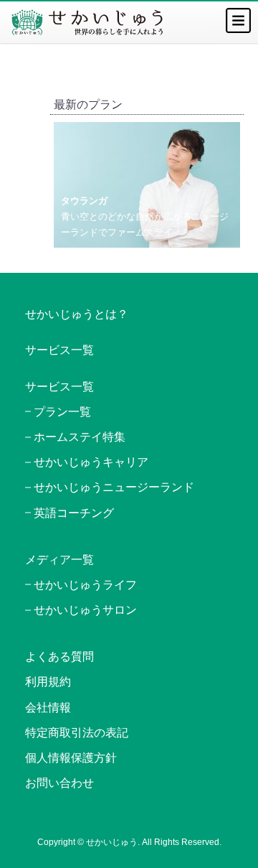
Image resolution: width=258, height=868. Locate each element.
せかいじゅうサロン (85, 610)
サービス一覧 (59, 350)
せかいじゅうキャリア (91, 462)
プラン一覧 (62, 412)
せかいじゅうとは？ (76, 314)
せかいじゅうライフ (85, 585)
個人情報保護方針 (71, 758)
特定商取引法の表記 (76, 733)
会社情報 (48, 707)
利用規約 (48, 682)
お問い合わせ (59, 783)
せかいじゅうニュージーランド (114, 487)
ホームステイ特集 (79, 437)
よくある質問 (59, 656)
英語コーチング (74, 513)
